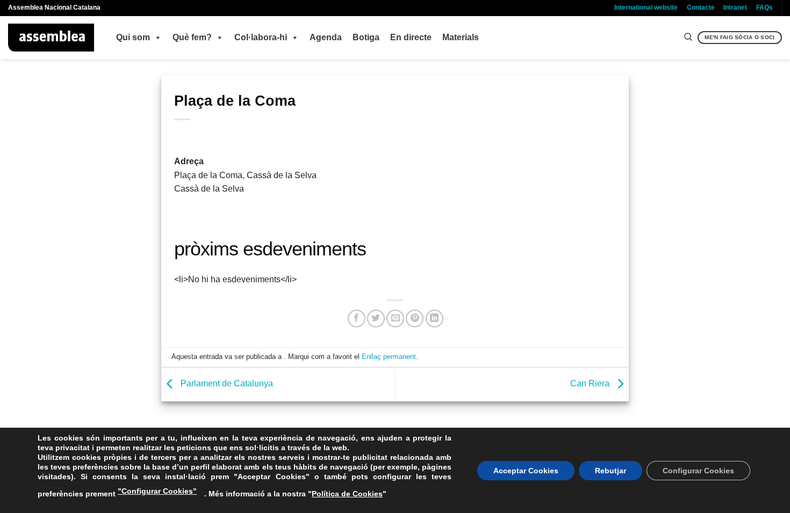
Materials (460, 37)
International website (646, 7)
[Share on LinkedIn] (434, 318)
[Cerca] (688, 37)
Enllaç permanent (389, 357)
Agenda (326, 37)
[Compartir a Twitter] (376, 318)
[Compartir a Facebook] (356, 318)
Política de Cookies (347, 493)
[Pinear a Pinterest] (414, 318)
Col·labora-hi (260, 37)
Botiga (366, 37)
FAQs (764, 7)
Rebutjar (610, 470)
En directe (411, 37)
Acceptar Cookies (525, 470)
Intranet (735, 7)
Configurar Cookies (698, 470)
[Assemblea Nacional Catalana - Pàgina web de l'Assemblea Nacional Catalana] (51, 37)
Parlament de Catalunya (225, 384)
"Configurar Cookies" (157, 491)
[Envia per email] (395, 318)
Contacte (701, 7)
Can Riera (591, 384)
